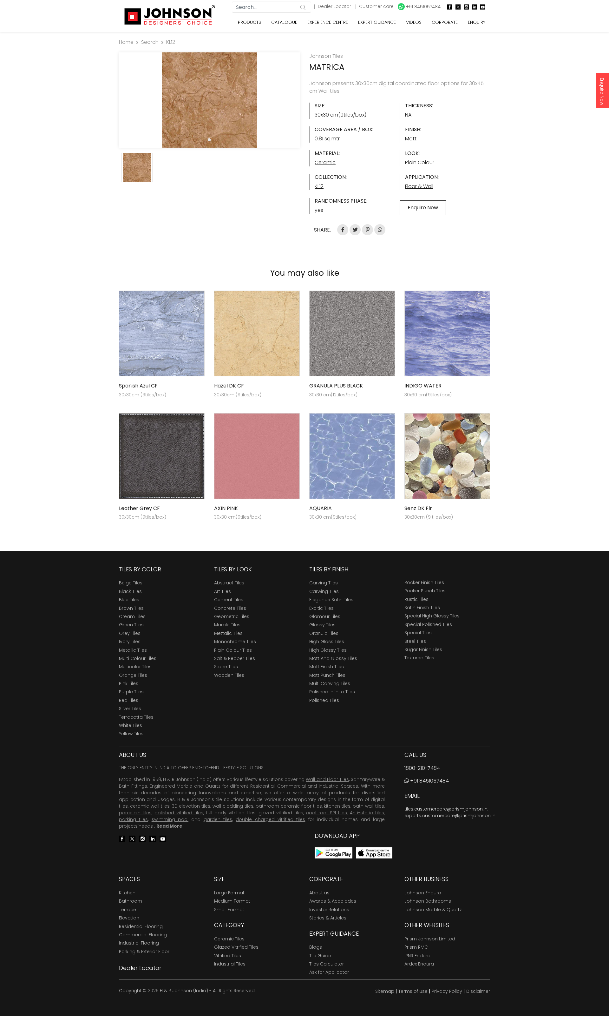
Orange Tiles (133, 675)
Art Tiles (222, 591)
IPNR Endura (417, 955)
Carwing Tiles (324, 591)
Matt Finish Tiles (326, 666)
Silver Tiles (130, 708)
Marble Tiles (227, 625)
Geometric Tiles (231, 616)
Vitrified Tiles (227, 955)
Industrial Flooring (139, 943)
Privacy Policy (447, 991)
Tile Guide (320, 955)
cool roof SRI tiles (326, 813)
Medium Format (232, 901)
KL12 (170, 42)
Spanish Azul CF (138, 385)
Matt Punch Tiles (327, 675)
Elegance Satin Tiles (331, 599)
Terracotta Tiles (136, 717)
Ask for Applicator (329, 972)
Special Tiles (418, 632)
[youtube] (481, 6)
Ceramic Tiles (229, 939)
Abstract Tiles (229, 583)
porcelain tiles (135, 813)
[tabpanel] (209, 100)
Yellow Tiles (131, 733)
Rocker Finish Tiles (424, 582)
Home (126, 42)
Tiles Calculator (326, 964)
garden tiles (218, 819)
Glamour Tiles (324, 616)
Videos (414, 22)
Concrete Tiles (230, 608)
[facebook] (448, 6)
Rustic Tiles (416, 599)
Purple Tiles (131, 692)
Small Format (229, 909)
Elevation (129, 918)
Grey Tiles (130, 633)
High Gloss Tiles (326, 641)
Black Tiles (130, 591)
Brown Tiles (131, 608)
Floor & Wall (419, 186)
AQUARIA (320, 508)
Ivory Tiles (130, 641)
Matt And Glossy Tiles (333, 658)
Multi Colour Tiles (137, 658)
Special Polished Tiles (428, 624)
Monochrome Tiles (235, 641)
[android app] (333, 852)
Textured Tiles (419, 658)
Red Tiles (128, 700)
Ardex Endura (419, 964)
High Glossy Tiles (328, 650)
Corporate (445, 22)
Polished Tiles (324, 700)
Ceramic (325, 162)
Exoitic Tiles (321, 608)
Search (150, 42)
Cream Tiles (132, 616)
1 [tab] (209, 140)
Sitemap (384, 991)
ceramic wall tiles (150, 806)
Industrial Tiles (230, 964)
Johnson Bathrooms (427, 901)
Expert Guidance (377, 22)
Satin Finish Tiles (422, 607)
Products (249, 22)
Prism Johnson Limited (429, 939)
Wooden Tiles (229, 675)
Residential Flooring (141, 926)
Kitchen (127, 893)
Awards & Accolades (332, 901)
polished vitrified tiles (178, 813)
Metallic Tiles (133, 650)
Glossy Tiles (322, 625)
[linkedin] (473, 6)
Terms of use (413, 991)
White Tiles (130, 725)
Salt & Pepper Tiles (234, 658)
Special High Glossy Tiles (432, 616)
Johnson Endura (422, 893)
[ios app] (374, 852)
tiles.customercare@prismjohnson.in (446, 809)
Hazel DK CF (229, 385)
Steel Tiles (415, 641)
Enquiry (476, 22)
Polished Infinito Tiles (332, 692)
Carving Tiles (323, 583)
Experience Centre (327, 22)
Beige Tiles (130, 583)
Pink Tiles (128, 683)
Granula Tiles (323, 633)
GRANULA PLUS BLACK (336, 385)
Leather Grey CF (139, 508)
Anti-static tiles (367, 813)
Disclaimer (478, 991)
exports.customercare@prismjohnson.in (449, 815)
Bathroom (130, 901)
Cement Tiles (228, 599)
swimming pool (170, 819)
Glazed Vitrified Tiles (236, 947)
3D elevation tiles (191, 806)
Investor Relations (329, 909)
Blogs (315, 947)
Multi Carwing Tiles (329, 683)
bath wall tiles (368, 806)
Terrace (127, 909)
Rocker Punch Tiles (425, 591)
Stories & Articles (327, 918)
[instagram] (465, 6)
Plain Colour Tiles (233, 650)
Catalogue (284, 22)
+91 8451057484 (423, 6)
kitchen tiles (337, 806)
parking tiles (133, 819)
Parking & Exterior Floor (144, 951)
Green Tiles (131, 625)
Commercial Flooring (143, 935)
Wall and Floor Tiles (327, 779)
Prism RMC (416, 947)
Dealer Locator (335, 6)
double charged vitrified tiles (270, 819)
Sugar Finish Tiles (423, 649)
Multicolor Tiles (135, 666)
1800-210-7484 (422, 768)
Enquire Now (602, 91)
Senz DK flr (418, 508)
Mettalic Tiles (228, 633)
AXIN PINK (226, 508)
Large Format (229, 893)
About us (319, 893)
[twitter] (456, 6)
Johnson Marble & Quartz (433, 909)
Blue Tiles (129, 599)
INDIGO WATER (423, 385)
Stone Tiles (226, 666)
